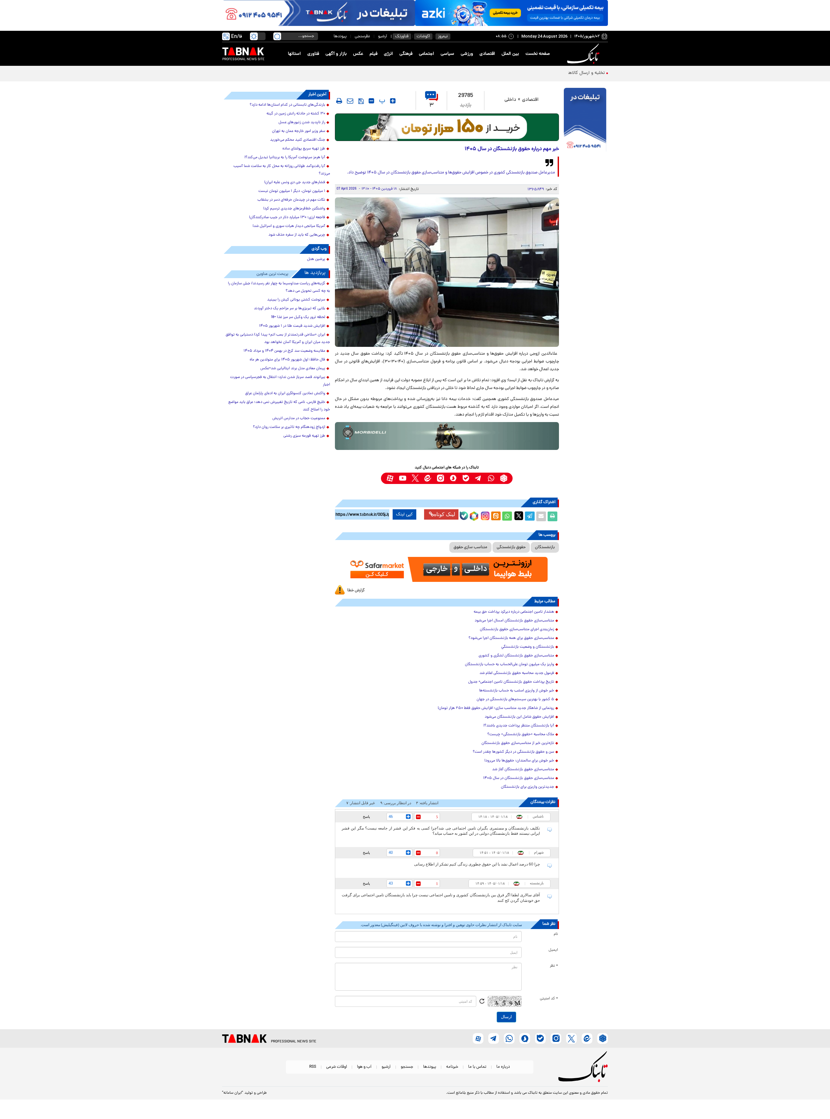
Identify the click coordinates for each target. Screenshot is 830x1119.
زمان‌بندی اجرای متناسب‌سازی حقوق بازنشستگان (517, 629)
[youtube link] (402, 478)
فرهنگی (405, 54)
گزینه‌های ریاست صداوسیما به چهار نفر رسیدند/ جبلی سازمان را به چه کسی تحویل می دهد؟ (279, 287)
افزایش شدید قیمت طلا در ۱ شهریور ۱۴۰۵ (292, 326)
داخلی (510, 100)
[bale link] (466, 478)
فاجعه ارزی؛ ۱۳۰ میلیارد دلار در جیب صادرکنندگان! (287, 217)
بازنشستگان (545, 547)
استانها (294, 54)
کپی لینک (404, 514)
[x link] (415, 478)
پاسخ (366, 817)
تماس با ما (477, 1067)
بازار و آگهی (336, 54)
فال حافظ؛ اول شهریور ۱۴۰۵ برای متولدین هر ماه (287, 360)
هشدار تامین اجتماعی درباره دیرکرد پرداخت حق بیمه (514, 612)
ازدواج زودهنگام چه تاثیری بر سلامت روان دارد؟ (289, 427)
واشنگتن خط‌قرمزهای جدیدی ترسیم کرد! (294, 209)
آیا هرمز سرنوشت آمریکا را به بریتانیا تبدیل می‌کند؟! (284, 157)
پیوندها (340, 36)
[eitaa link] (428, 478)
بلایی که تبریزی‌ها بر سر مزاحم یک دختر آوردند (289, 309)
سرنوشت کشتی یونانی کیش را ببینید (296, 300)
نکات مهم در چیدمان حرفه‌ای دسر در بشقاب (291, 200)
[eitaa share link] (496, 516)
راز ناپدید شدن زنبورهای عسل (302, 122)
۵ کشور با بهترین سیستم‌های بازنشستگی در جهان (515, 699)
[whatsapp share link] (507, 516)
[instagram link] (440, 478)
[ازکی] (511, 13)
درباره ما (503, 1067)
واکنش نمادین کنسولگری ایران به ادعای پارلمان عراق (285, 393)
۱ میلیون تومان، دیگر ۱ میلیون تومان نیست (291, 191)
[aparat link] (390, 478)
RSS (312, 1067)
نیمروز (443, 36)
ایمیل (553, 950)
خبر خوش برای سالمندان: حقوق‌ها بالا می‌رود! (519, 761)
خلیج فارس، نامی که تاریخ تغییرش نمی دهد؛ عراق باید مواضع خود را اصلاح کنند (279, 406)
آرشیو (382, 36)
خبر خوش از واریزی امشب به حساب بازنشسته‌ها (516, 691)
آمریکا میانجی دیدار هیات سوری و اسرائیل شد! (289, 226)
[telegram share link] (530, 516)
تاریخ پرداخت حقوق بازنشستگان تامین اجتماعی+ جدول (511, 682)
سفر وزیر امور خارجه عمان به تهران (298, 131)
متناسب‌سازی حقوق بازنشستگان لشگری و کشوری (516, 656)
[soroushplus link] (453, 478)
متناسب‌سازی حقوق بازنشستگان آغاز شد (523, 769)
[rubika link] (504, 478)
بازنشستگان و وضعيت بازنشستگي (527, 647)
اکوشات (423, 36)
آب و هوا (364, 1067)
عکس (358, 54)
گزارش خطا (356, 590)
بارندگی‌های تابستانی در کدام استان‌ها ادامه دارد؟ (287, 105)
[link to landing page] (584, 54)
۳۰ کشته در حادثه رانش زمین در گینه (296, 114)
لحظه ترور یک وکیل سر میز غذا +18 (298, 317)
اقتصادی (487, 54)
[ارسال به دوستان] (541, 516)
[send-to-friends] (350, 100)
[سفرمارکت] (447, 569)
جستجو (407, 1067)
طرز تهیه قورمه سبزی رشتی (304, 436)
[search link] (277, 36)
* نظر (554, 966)
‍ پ (381, 101)
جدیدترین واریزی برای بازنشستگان (527, 787)
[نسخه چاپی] (552, 516)
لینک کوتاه (444, 514)
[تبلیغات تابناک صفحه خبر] (585, 120)
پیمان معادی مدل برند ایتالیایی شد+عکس (292, 368)
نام (556, 934)
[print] (339, 100)
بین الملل (510, 54)
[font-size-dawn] (371, 100)
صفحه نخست (538, 54)
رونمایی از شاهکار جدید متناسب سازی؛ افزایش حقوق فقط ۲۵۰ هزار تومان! (496, 708)
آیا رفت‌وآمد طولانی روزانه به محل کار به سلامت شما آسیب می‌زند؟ (281, 170)
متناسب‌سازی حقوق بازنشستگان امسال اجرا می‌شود (514, 621)
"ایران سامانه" (232, 1093)
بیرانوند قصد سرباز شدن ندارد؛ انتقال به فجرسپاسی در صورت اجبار (280, 381)
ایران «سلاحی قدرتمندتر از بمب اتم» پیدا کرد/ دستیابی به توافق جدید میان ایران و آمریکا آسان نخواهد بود (278, 338)
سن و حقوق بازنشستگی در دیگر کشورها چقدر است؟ (513, 752)
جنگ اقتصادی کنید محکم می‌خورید (297, 140)
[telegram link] (478, 478)
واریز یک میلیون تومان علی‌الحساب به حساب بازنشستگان (509, 664)
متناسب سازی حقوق (470, 547)
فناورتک (402, 36)
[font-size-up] (392, 100)
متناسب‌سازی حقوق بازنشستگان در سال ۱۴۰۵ (518, 778)
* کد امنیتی (549, 999)
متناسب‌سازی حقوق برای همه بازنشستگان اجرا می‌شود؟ (511, 638)
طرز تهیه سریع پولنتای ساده (303, 149)
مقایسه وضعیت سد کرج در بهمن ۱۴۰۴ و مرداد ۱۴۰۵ (284, 351)
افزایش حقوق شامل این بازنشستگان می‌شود (519, 717)
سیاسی (447, 54)
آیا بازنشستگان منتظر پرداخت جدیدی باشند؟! (518, 726)
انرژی (388, 54)
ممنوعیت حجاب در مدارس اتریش (298, 418)
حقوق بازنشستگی (511, 547)
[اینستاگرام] (484, 515)
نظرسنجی (362, 36)
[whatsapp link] (491, 478)
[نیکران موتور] (447, 436)
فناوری (313, 54)
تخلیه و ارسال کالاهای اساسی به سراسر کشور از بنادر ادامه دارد (547, 73)
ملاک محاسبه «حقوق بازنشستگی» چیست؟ (520, 734)
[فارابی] (447, 127)
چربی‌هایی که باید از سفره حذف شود (296, 235)
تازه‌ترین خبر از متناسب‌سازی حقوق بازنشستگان (517, 743)
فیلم (373, 54)
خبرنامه (452, 1067)
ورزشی (467, 54)
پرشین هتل (316, 259)
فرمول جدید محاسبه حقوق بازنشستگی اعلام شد (517, 673)
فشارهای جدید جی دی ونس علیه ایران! (294, 182)
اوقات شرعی (336, 1067)
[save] (361, 101)
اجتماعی (426, 54)
